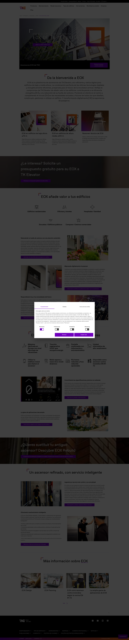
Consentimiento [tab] (44, 306)
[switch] (57, 329)
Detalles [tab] (64, 306)
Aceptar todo (84, 334)
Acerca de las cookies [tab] (85, 306)
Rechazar (64, 334)
